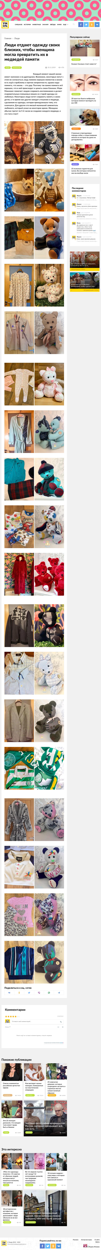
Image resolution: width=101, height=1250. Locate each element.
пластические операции (31, 1095)
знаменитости (8, 1095)
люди (17, 38)
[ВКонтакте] (9, 992)
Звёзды (53, 24)
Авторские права (86, 1239)
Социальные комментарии (54, 1042)
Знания (45, 24)
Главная (7, 38)
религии (29, 1185)
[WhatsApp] (49, 992)
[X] (29, 992)
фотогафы (52, 1185)
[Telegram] (59, 992)
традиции (76, 59)
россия (29, 1132)
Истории (27, 24)
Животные (36, 24)
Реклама (75, 1239)
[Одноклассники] (19, 992)
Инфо (59, 24)
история (7, 1222)
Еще (65, 24)
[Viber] (39, 992)
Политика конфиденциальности (16, 1244)
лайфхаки (76, 94)
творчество (17, 67)
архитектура (31, 1222)
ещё (94, 230)
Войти (98, 1242)
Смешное (18, 24)
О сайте (97, 1239)
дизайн (75, 164)
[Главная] (5, 24)
